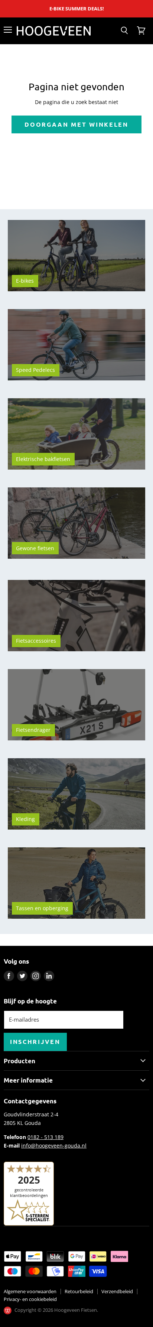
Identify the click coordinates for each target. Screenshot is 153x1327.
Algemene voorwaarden (30, 1291)
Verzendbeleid (117, 1291)
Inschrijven (35, 1041)
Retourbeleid (79, 1291)
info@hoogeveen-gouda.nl (54, 1145)
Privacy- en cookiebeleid (30, 1299)
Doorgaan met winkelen (76, 124)
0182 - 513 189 (45, 1137)
